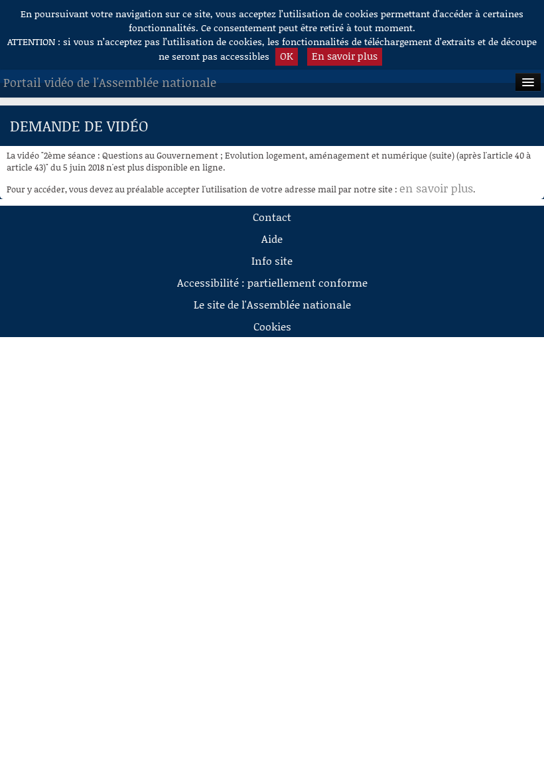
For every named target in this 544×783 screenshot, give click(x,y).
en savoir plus (436, 188)
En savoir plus (344, 55)
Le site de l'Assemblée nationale (272, 304)
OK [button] (286, 55)
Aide (272, 238)
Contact (272, 216)
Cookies (272, 326)
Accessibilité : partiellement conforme (272, 282)
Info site (272, 260)
